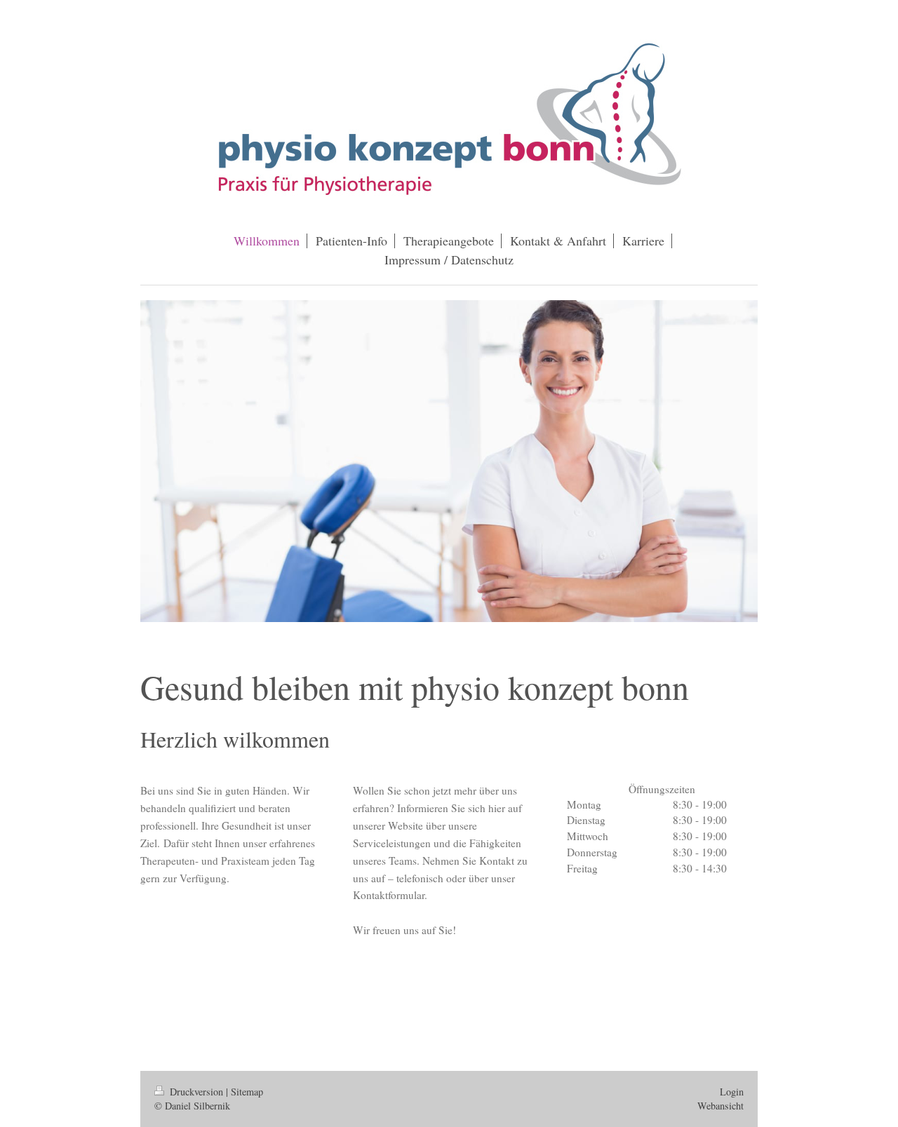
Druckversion (196, 1091)
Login (732, 1091)
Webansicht (720, 1105)
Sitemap (247, 1091)
